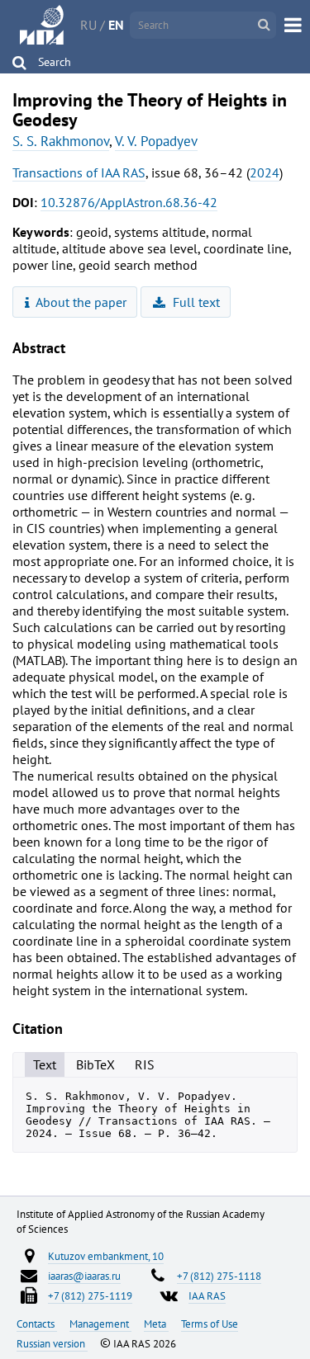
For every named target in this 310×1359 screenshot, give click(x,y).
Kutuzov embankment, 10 (106, 1255)
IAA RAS (207, 1295)
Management (100, 1323)
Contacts (37, 1323)
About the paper (79, 302)
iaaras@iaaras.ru (84, 1275)
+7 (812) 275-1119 (90, 1295)
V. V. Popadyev (156, 141)
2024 (264, 172)
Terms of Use (209, 1323)
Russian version (52, 1343)
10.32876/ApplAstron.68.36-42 (129, 202)
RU (88, 25)
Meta (156, 1323)
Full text (194, 302)
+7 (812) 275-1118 (219, 1275)
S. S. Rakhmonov (60, 141)
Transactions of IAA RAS (78, 172)
